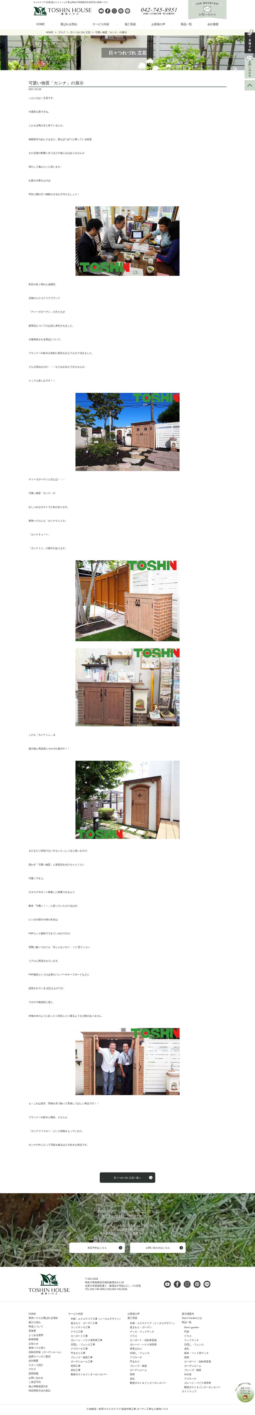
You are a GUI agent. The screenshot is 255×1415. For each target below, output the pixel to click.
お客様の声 (158, 24)
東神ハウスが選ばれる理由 (43, 1318)
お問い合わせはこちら (158, 1247)
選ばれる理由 (68, 24)
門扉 (186, 1331)
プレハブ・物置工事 (82, 1357)
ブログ (32, 1369)
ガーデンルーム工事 (82, 1361)
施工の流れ (35, 1322)
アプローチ (136, 1357)
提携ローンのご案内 (39, 1356)
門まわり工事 (78, 1353)
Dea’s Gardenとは (192, 1318)
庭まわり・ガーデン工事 (84, 1323)
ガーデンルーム (138, 1370)
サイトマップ (189, 1391)
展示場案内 (188, 1313)
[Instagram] (114, 11)
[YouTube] (168, 1284)
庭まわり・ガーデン (141, 1327)
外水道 (188, 1374)
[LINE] (127, 11)
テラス (133, 1336)
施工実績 (130, 24)
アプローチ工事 (79, 1348)
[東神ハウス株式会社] (44, 11)
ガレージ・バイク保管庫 (143, 1344)
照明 (132, 1374)
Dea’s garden (191, 1327)
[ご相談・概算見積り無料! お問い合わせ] (207, 17)
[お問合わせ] (250, 66)
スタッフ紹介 (36, 1365)
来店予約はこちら (97, 1247)
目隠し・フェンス (139, 1353)
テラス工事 (77, 1331)
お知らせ (33, 1343)
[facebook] (107, 11)
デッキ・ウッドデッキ (142, 1331)
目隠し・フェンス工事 (83, 1344)
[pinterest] (121, 11)
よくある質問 (36, 1335)
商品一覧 (186, 24)
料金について (36, 1326)
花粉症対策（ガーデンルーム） (46, 1352)
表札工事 (75, 1370)
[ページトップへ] (250, 85)
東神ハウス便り (37, 1347)
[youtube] (101, 11)
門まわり (135, 1361)
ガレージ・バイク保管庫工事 (86, 1340)
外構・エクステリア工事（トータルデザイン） (96, 1318)
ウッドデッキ (191, 1340)
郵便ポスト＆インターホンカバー (89, 1374)
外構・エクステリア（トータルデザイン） (153, 1323)
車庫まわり (136, 1348)
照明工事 (75, 1365)
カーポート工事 (79, 1336)
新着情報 (33, 1339)
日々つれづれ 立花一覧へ (127, 1177)
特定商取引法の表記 (39, 1390)
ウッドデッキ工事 (80, 1327)
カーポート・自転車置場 (143, 1340)
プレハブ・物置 (138, 1365)
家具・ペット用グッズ (196, 1353)
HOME (40, 24)
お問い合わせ (36, 1377)
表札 (132, 1378)
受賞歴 (32, 1330)
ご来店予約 (35, 1382)
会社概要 (213, 24)
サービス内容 (100, 24)
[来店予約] (250, 41)
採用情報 (33, 1373)
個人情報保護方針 (38, 1386)
